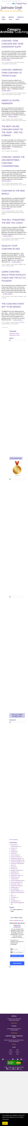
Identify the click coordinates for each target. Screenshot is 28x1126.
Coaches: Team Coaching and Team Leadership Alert (12, 43)
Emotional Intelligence (16, 860)
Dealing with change (16, 858)
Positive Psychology (16, 885)
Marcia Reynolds (14, 184)
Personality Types (15, 884)
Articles (10, 1054)
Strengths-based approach (17, 892)
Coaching (8, 62)
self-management (16, 212)
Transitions (13, 897)
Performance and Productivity (15, 878)
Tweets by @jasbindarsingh (16, 920)
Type (12, 899)
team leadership (5, 63)
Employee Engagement (17, 861)
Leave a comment (13, 63)
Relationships (14, 887)
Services (11, 17)
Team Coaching (20, 62)
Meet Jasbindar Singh (15, 458)
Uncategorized (14, 901)
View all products (13, 839)
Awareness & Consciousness (15, 845)
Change (13, 850)
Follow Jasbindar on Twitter (16, 910)
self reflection (9, 212)
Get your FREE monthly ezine (17, 715)
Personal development (16, 880)
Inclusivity (13, 867)
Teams (11, 62)
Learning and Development (12, 120)
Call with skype (14, 1033)
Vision (3, 19)
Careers (13, 848)
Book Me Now (17, 963)
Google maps (14, 1023)
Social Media (14, 889)
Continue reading (7, 60)
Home (3, 17)
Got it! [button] (5, 1123)
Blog (10, 19)
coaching (16, 119)
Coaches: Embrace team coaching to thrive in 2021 (12, 72)
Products (20, 17)
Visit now (14, 1044)
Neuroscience (14, 873)
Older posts (5, 327)
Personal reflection (14, 183)
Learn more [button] (5, 1119)
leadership (19, 93)
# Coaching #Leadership (19, 238)
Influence (13, 868)
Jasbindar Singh (20, 1067)
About (17, 19)
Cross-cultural (14, 855)
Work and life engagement (17, 902)
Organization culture (16, 875)
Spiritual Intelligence (16, 890)
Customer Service (15, 856)
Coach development (6, 239)
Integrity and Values (16, 870)
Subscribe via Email (14, 335)
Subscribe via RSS (14, 333)
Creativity (13, 853)
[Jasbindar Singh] (11, 10)
